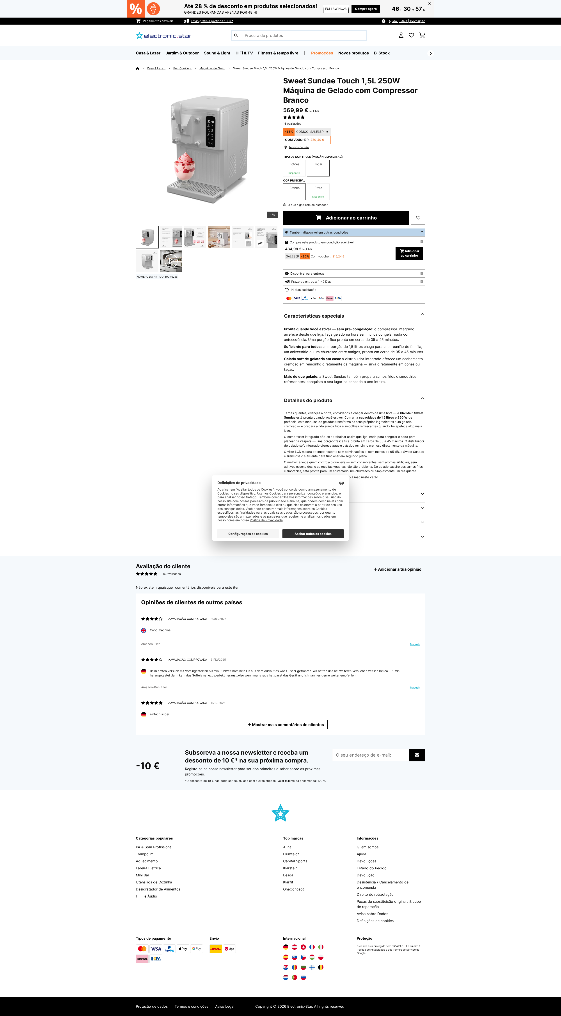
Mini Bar (142, 875)
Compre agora (366, 9)
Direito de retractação (375, 894)
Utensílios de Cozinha (154, 882)
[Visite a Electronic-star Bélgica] (320, 967)
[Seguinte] (430, 53)
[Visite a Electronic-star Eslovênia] (303, 977)
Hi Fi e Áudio (146, 896)
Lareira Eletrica (148, 868)
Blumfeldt (291, 854)
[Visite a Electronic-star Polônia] (320, 957)
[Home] (141, 68)
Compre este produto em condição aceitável (321, 242)
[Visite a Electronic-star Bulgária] (303, 967)
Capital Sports (295, 861)
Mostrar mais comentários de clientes (287, 724)
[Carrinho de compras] (422, 35)
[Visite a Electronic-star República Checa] (303, 957)
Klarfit (288, 882)
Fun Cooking (182, 68)
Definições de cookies (375, 921)
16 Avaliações (292, 123)
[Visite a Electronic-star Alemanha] (285, 947)
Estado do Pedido (372, 868)
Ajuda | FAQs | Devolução (407, 21)
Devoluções (366, 861)
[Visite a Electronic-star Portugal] (294, 977)
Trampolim (144, 854)
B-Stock (382, 53)
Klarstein (290, 868)
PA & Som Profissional (154, 847)
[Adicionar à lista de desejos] (418, 218)
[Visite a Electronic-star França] (312, 947)
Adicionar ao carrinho (351, 218)
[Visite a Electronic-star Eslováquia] (294, 957)
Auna (287, 847)
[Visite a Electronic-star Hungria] (312, 957)
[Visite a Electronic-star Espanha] (285, 957)
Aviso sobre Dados (372, 914)
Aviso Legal (224, 1006)
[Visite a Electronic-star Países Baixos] (285, 977)
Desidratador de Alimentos (158, 889)
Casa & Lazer (156, 68)
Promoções (322, 53)
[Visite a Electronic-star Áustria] (294, 947)
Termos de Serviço (404, 949)
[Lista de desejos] (411, 35)
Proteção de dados (152, 1006)
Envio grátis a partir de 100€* (212, 21)
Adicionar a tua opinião (399, 569)
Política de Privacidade (371, 949)
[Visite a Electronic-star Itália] (320, 947)
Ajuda (361, 854)
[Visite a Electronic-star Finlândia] (312, 967)
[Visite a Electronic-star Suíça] (303, 947)
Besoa (288, 875)
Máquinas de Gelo (212, 68)
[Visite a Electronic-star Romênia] (294, 967)
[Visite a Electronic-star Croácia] (285, 967)
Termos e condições (191, 1006)
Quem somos (367, 847)
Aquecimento (147, 861)
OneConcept (293, 889)
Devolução (366, 875)
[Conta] (401, 35)
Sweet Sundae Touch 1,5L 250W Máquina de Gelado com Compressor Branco (286, 68)
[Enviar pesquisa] (236, 35)
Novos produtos (353, 53)
